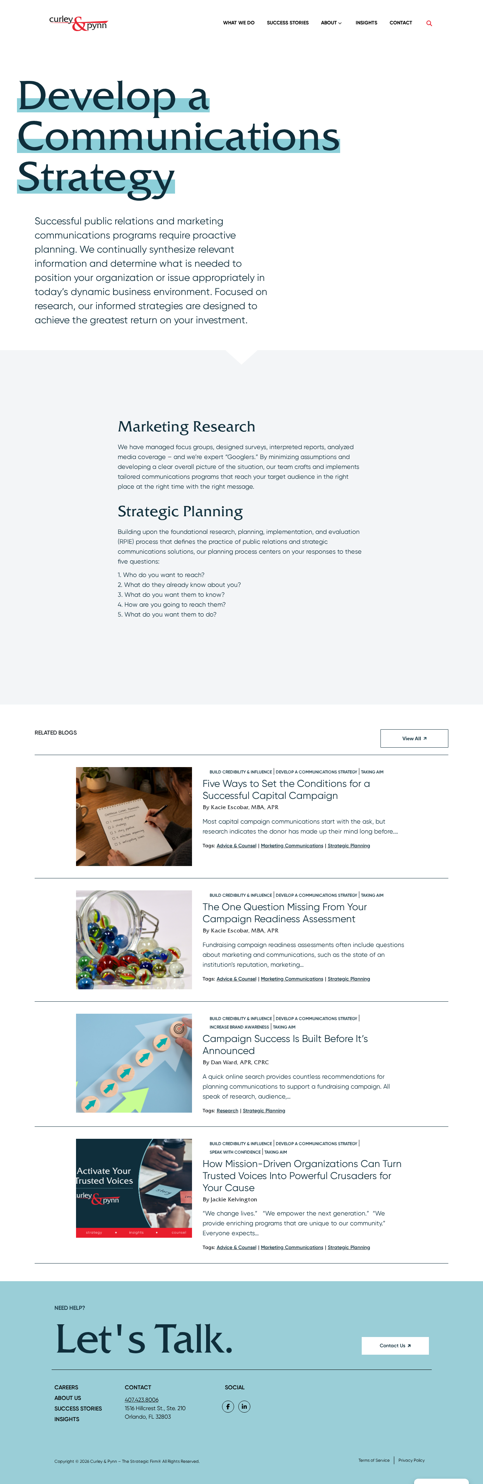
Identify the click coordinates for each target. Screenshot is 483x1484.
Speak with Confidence (235, 1152)
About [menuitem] (329, 23)
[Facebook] (228, 1407)
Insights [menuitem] (366, 23)
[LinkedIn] (244, 1407)
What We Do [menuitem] (239, 23)
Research (227, 1111)
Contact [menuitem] (401, 23)
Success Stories (78, 1408)
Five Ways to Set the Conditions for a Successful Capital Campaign (286, 789)
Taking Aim (372, 772)
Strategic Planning (349, 846)
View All (411, 738)
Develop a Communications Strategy (316, 772)
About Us (67, 1398)
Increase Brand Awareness (239, 1027)
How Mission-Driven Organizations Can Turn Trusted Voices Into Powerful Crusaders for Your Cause (302, 1176)
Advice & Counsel (236, 846)
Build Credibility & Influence (241, 772)
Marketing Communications (292, 846)
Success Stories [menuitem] (288, 23)
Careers (66, 1387)
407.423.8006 (141, 1399)
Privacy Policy (411, 1460)
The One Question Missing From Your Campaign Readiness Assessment (285, 913)
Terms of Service (374, 1460)
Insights (66, 1419)
